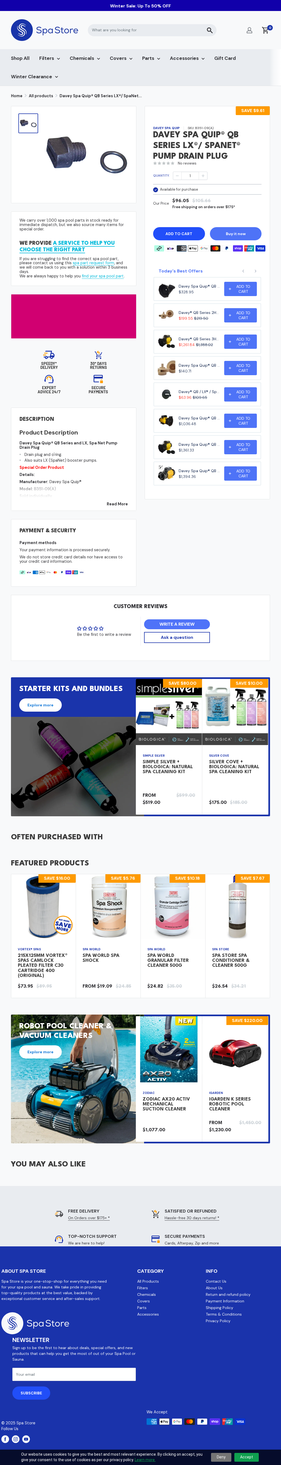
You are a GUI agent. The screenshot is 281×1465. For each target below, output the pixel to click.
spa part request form (93, 262)
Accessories (184, 58)
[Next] (268, 747)
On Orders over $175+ (89, 1217)
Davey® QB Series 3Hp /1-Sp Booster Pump (200, 338)
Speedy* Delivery (49, 365)
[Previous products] (243, 271)
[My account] (249, 30)
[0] (265, 30)
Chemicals (82, 58)
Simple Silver (154, 755)
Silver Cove (219, 755)
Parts (148, 58)
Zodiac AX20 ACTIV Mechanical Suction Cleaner (166, 1104)
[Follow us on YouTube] (26, 1439)
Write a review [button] (177, 624)
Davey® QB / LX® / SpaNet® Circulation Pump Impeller (200, 391)
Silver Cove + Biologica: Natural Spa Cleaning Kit (234, 767)
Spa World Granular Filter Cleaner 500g (168, 960)
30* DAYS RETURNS (98, 365)
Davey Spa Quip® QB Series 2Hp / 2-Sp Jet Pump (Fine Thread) (200, 444)
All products (41, 95)
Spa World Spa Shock (101, 958)
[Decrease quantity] (177, 176)
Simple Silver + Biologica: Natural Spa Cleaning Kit (168, 767)
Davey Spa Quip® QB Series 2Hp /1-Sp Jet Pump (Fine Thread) (200, 418)
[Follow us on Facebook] (5, 1439)
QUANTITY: (161, 176)
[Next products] (255, 271)
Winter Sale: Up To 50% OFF (140, 6)
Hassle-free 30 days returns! (192, 1217)
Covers (118, 58)
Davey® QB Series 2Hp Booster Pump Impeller (200, 312)
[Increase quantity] (203, 176)
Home (17, 95)
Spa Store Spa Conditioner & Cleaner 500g (230, 960)
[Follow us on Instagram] (15, 1439)
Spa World (91, 949)
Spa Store (220, 949)
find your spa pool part (103, 276)
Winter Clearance (31, 77)
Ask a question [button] (177, 637)
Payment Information (225, 1301)
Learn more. (145, 1460)
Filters (46, 58)
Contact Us (216, 1281)
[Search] (210, 30)
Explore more (40, 705)
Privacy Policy (218, 1320)
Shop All (20, 58)
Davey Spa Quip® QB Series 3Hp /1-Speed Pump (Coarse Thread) (200, 470)
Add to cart (178, 233)
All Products (148, 1281)
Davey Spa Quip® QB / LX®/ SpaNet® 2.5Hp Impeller (200, 365)
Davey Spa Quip (166, 128)
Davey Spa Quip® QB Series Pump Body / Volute (200, 286)
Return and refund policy (228, 1294)
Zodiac (149, 1093)
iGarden (216, 1093)
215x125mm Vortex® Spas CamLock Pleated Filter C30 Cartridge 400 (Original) (43, 965)
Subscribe (31, 1393)
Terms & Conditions (224, 1314)
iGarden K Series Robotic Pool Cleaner (230, 1104)
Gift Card (225, 58)
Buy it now (236, 233)
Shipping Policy (219, 1307)
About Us (214, 1287)
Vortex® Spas (29, 949)
